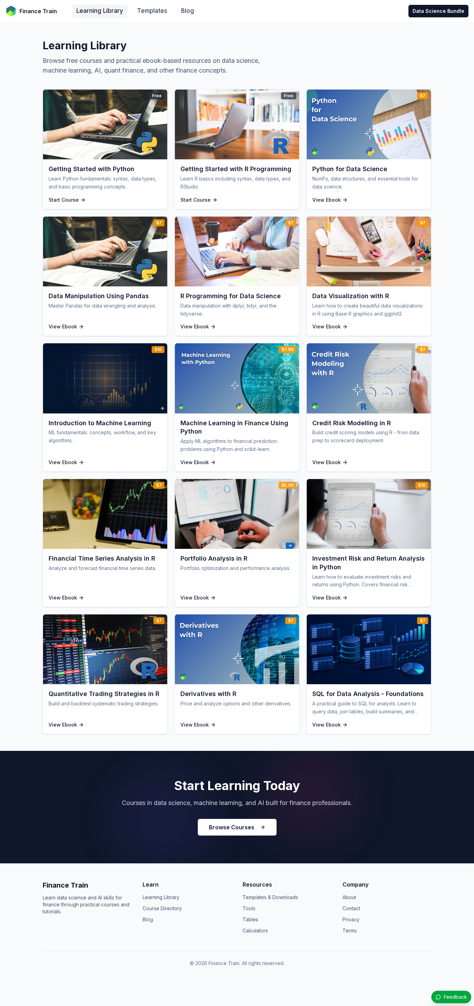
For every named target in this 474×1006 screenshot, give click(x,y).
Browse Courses (231, 827)
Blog (187, 10)
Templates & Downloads (270, 897)
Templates (152, 10)
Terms (349, 930)
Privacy (350, 919)
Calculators (255, 930)
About (349, 897)
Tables (250, 919)
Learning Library (99, 10)
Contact (351, 908)
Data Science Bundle (438, 11)
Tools (249, 908)
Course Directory (162, 908)
